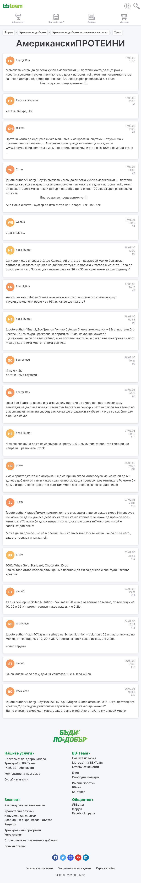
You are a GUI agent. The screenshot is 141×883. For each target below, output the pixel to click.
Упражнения (13, 834)
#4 (133, 226)
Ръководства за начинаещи (24, 805)
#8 (133, 363)
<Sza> (20, 502)
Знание (11, 799)
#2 (133, 132)
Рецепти (10, 824)
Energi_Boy (23, 60)
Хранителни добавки (32, 32)
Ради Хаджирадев (27, 100)
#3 (133, 173)
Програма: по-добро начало (25, 759)
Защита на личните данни (74, 868)
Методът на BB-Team (87, 762)
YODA (19, 169)
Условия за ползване (39, 868)
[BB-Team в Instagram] (70, 857)
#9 (133, 396)
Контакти (78, 792)
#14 (133, 595)
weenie (20, 221)
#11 (133, 469)
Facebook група (83, 813)
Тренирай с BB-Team (19, 763)
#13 (133, 558)
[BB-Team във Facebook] (55, 857)
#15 (133, 627)
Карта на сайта (105, 868)
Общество (81, 799)
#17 (133, 695)
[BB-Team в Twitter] (63, 857)
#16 (133, 667)
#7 (133, 322)
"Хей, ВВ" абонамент (19, 767)
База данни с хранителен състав (28, 820)
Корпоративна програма (22, 773)
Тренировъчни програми (22, 830)
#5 (133, 253)
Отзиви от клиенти (85, 767)
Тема (117, 32)
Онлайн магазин (16, 779)
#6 (133, 290)
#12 (133, 506)
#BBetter (78, 804)
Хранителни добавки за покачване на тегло (79, 32)
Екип (75, 772)
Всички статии (14, 846)
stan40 (20, 591)
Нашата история (84, 758)
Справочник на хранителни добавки (30, 840)
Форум (8, 32)
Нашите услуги (18, 753)
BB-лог (77, 787)
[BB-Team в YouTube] (78, 857)
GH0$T (20, 128)
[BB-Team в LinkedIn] (86, 857)
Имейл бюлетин (83, 783)
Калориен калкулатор (20, 815)
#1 (133, 104)
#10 (133, 437)
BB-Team (80, 753)
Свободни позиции (85, 777)
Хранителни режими (19, 811)
